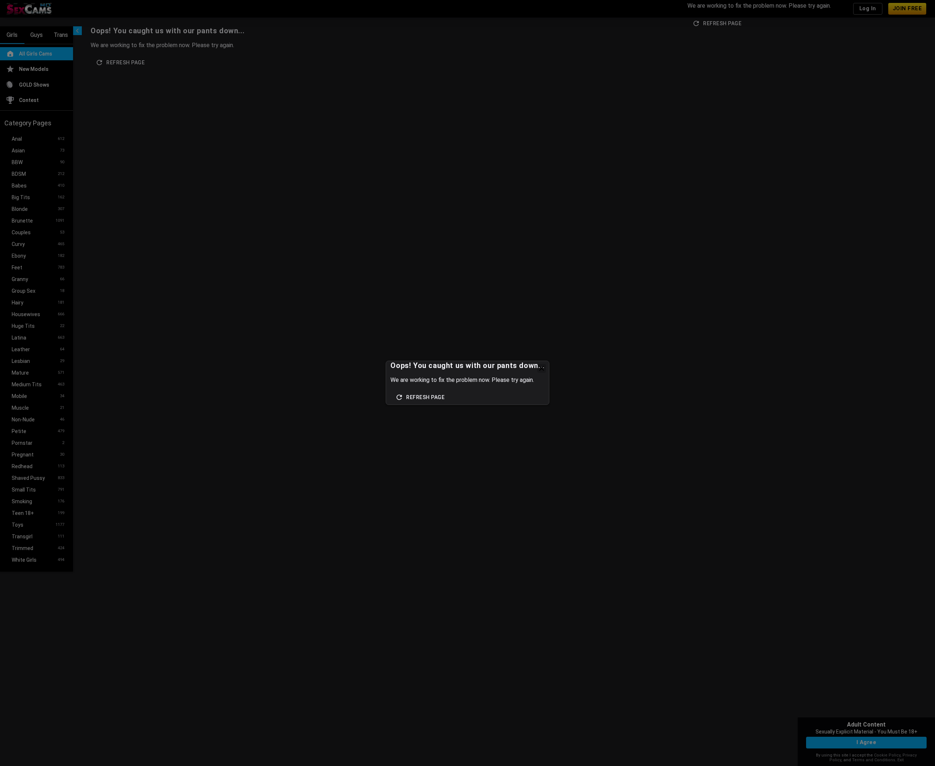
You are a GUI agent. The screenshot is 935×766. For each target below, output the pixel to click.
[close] (541, 368)
